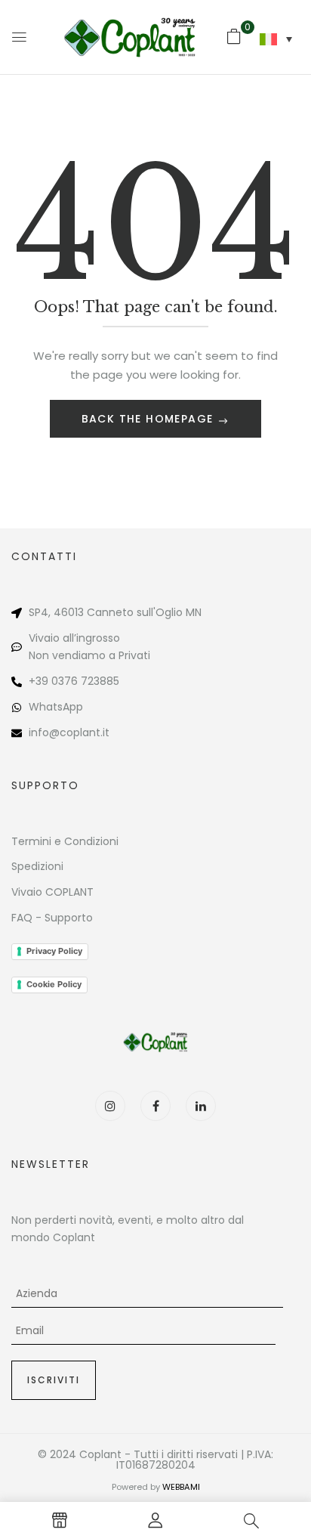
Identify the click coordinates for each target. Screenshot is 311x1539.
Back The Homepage (149, 418)
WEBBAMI (181, 1487)
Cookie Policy (54, 984)
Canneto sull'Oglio (135, 612)
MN (194, 612)
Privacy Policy (54, 951)
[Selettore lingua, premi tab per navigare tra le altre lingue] (276, 39)
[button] (234, 36)
